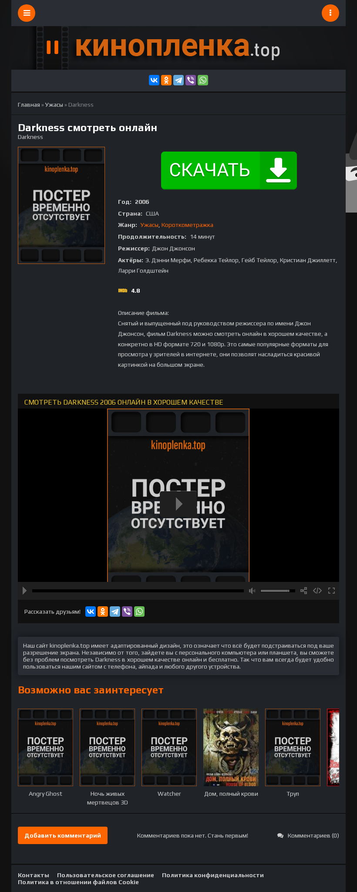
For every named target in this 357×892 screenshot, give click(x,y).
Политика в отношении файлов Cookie (78, 881)
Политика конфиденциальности (213, 875)
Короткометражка (187, 224)
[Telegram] (178, 80)
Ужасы (149, 224)
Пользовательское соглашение (105, 875)
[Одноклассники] (166, 80)
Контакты (33, 875)
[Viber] (190, 80)
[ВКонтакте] (154, 80)
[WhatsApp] (203, 80)
